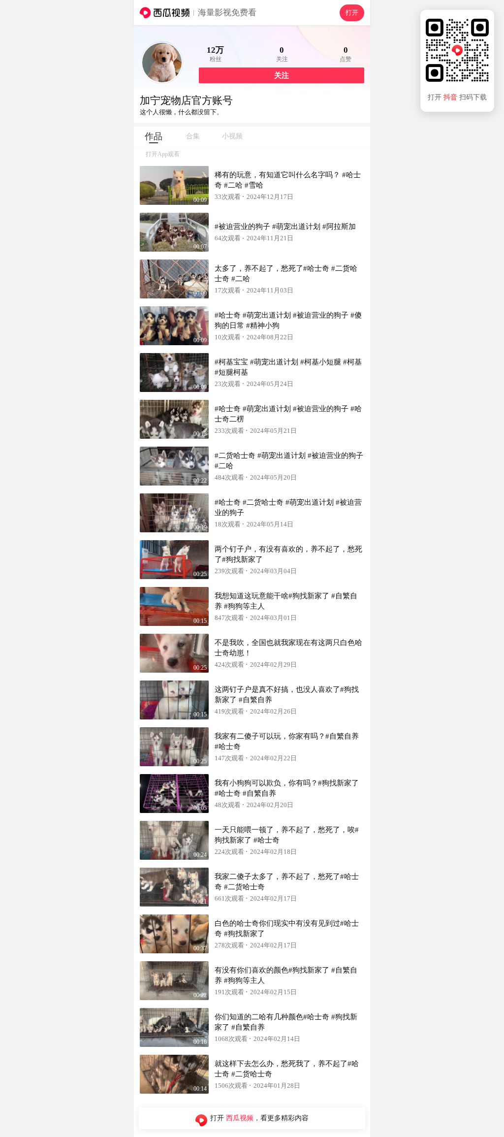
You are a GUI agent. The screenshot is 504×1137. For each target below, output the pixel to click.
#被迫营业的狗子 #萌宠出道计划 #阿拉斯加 (285, 226)
